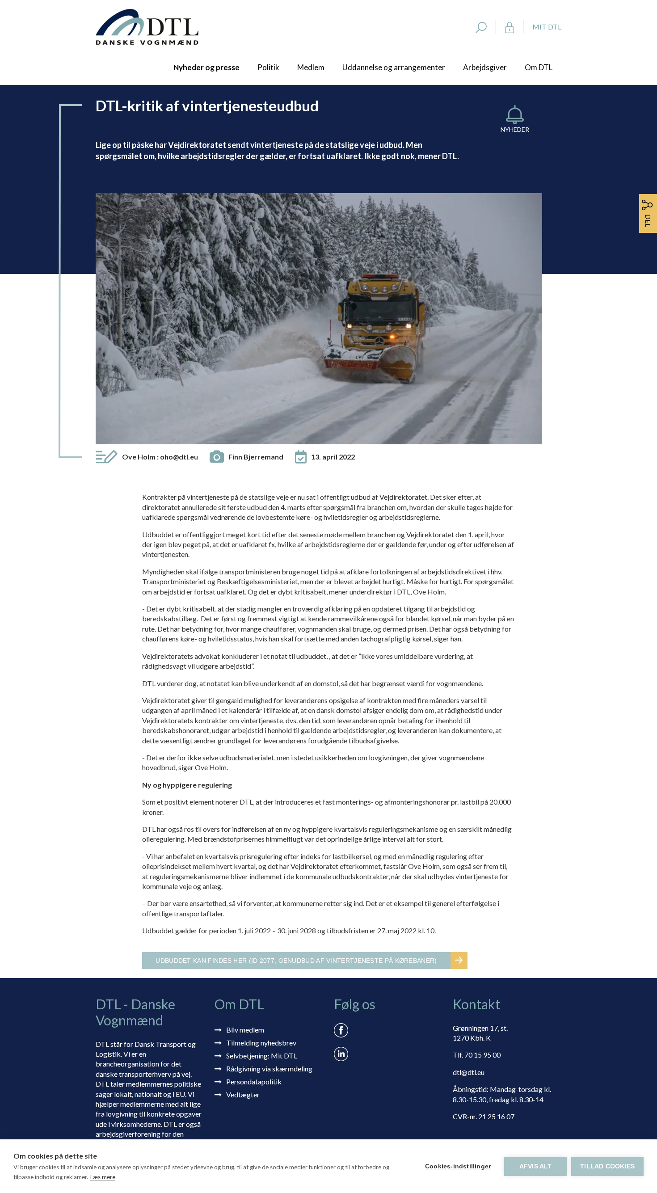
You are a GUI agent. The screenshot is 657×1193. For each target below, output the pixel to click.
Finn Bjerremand (255, 456)
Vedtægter (243, 1094)
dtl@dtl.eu (468, 1072)
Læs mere (102, 1176)
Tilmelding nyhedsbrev (261, 1042)
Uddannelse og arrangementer (393, 67)
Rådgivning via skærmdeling (269, 1068)
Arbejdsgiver (485, 67)
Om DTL (538, 67)
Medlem (310, 67)
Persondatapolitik (254, 1081)
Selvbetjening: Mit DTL (261, 1055)
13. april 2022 (333, 456)
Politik (268, 67)
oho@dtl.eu (179, 456)
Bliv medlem (245, 1029)
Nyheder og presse (206, 67)
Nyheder (515, 129)
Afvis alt (535, 1166)
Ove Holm (160, 456)
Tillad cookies (607, 1166)
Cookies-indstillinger (458, 1166)
